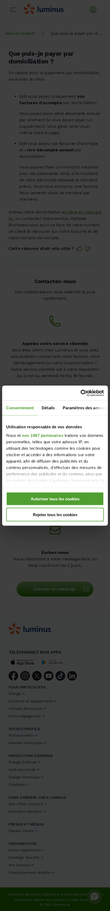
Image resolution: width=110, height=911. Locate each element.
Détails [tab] (48, 408)
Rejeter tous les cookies (55, 514)
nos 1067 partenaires (42, 435)
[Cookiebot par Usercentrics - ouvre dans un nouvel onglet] (80, 392)
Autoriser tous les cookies (55, 499)
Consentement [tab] (20, 408)
